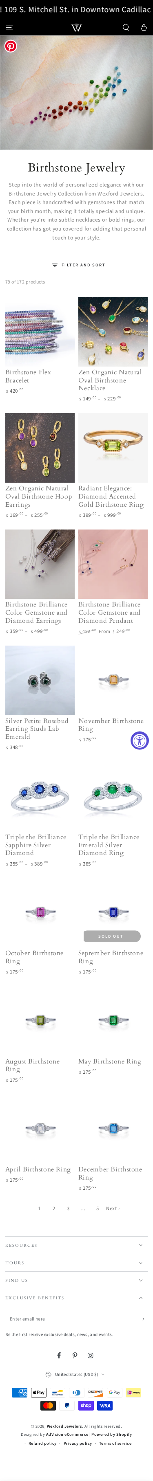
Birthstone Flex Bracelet (28, 376)
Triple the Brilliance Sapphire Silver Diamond (36, 845)
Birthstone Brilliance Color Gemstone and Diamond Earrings (36, 612)
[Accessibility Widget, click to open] (140, 741)
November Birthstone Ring (111, 725)
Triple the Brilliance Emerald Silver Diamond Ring (109, 845)
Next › (113, 1208)
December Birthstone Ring (110, 1173)
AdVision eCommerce (67, 1434)
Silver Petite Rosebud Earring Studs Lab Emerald (37, 729)
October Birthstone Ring (34, 957)
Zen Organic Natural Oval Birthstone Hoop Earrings (39, 496)
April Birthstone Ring (38, 1169)
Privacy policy (78, 1443)
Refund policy (43, 1443)
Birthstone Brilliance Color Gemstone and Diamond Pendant (109, 612)
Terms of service (115, 1443)
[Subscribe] (144, 1319)
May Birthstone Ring (110, 1061)
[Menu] (9, 27)
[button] (126, 27)
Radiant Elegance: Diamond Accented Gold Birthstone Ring (111, 496)
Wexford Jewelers (64, 1426)
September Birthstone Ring (111, 957)
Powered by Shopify (111, 1434)
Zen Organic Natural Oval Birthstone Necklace (110, 380)
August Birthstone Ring (32, 1065)
